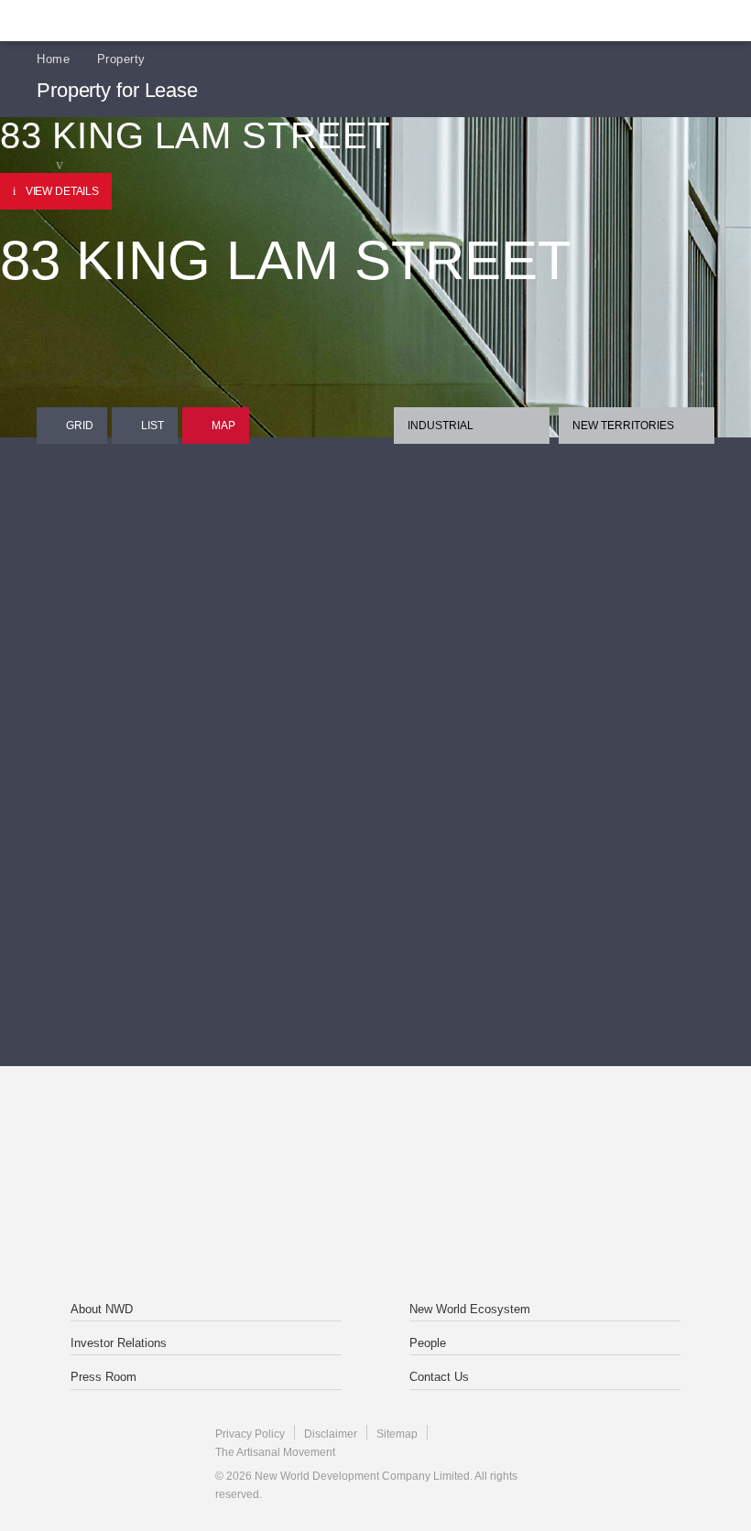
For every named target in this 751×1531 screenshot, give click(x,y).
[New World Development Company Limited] (248, 1144)
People (427, 1343)
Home (53, 59)
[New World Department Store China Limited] (375, 1226)
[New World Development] (124, 20)
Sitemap (397, 1434)
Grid (79, 425)
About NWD (102, 1309)
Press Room (103, 1377)
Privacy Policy (250, 1434)
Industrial (440, 425)
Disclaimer (330, 1434)
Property (121, 59)
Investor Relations (119, 1343)
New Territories (623, 425)
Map (223, 425)
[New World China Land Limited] (502, 1144)
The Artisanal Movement (275, 1452)
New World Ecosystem (469, 1309)
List (152, 425)
